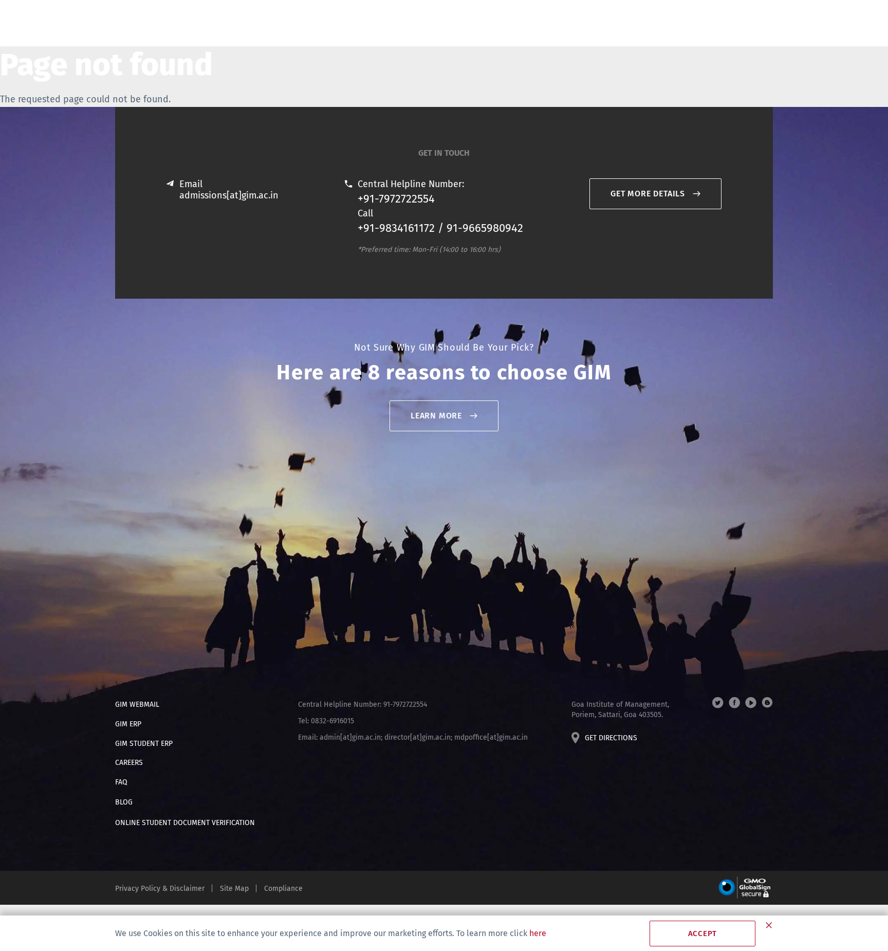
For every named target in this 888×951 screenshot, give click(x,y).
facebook (734, 702)
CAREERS (129, 762)
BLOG (124, 802)
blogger (767, 702)
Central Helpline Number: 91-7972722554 (362, 704)
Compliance (283, 888)
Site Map (234, 888)
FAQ (121, 782)
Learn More (436, 415)
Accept (702, 933)
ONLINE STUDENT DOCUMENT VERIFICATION (185, 822)
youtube (750, 702)
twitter (718, 702)
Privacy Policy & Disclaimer (160, 888)
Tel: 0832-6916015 (326, 721)
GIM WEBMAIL (137, 704)
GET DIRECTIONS (611, 738)
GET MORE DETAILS (647, 193)
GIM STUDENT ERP (144, 743)
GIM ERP (128, 724)
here (537, 933)
